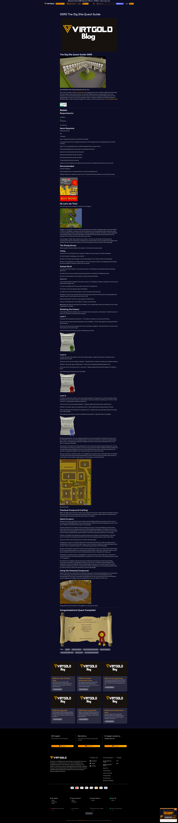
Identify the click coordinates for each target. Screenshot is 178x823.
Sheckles (74, 802)
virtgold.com (80, 820)
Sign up (131, 3)
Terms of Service (107, 773)
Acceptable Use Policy (107, 761)
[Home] (69, 757)
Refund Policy (106, 778)
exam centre (79, 652)
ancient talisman (105, 649)
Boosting (54, 802)
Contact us (116, 746)
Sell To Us (85, 3)
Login (126, 3)
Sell (117, 760)
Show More (89, 813)
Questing (114, 99)
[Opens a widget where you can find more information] (168, 815)
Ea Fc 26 (113, 798)
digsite (67, 649)
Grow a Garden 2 (76, 798)
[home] (49, 4)
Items (53, 800)
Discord (120, 3)
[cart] (94, 3)
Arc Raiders (55, 798)
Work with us (90, 746)
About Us (105, 768)
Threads (93, 765)
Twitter (93, 763)
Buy (117, 763)
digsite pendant (76, 649)
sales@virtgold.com (110, 738)
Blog (79, 3)
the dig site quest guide (91, 652)
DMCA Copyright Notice (107, 765)
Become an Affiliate (108, 780)
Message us (63, 746)
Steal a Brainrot (96, 798)
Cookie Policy (106, 770)
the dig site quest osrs (67, 652)
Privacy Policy (106, 775)
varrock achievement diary (91, 649)
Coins (53, 803)
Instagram (94, 760)
